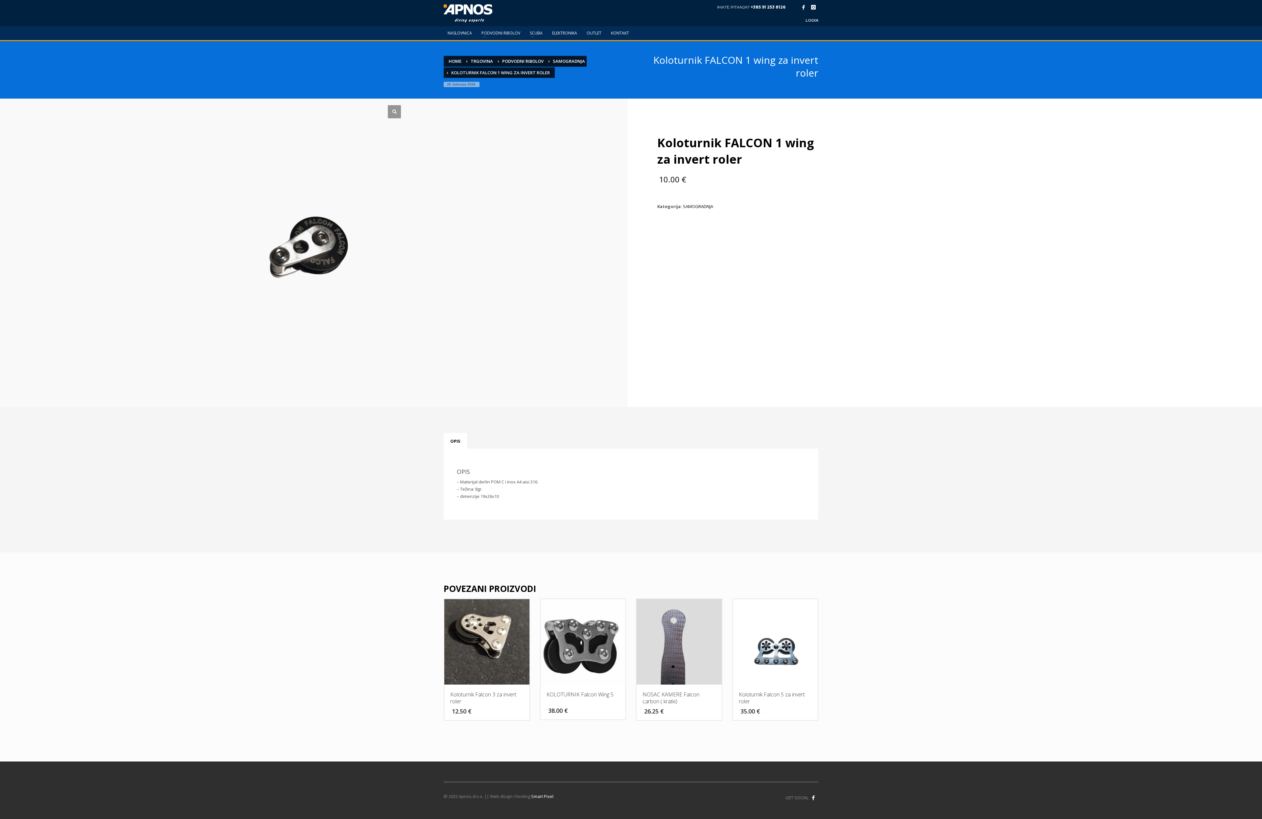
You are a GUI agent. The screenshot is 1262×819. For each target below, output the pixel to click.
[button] (394, 111)
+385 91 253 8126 (768, 7)
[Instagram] (813, 7)
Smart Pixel (542, 796)
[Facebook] (803, 7)
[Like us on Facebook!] (813, 798)
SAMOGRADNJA (698, 206)
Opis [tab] (455, 441)
